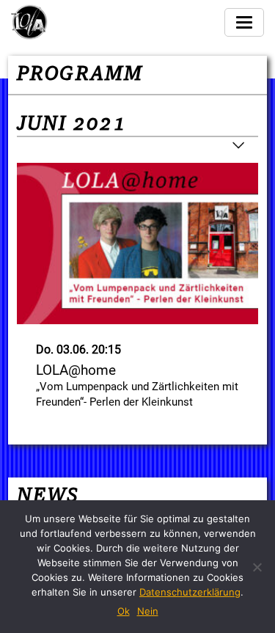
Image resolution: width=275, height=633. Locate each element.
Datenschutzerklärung (190, 592)
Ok (123, 611)
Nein (147, 611)
